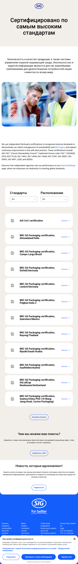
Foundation (25, 528)
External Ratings (68, 165)
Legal (62, 528)
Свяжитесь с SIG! (39, 453)
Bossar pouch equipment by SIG (48, 529)
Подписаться (39, 488)
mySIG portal (45, 523)
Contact (24, 531)
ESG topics (60, 147)
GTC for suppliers (66, 531)
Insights (24, 526)
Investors (5, 533)
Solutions (5, 523)
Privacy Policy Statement (68, 525)
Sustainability (6, 528)
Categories (5, 526)
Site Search (25, 533)
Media (23, 523)
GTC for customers (67, 533)
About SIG (5, 531)
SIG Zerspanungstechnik (48, 534)
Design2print (45, 526)
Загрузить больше (39, 417)
